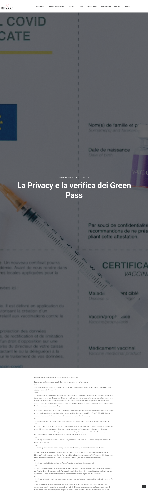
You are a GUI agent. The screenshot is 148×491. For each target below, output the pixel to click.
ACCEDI (127, 6)
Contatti (117, 6)
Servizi (71, 6)
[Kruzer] (7, 6)
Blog (81, 6)
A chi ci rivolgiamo (56, 6)
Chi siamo (40, 6)
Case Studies (92, 6)
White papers (106, 6)
